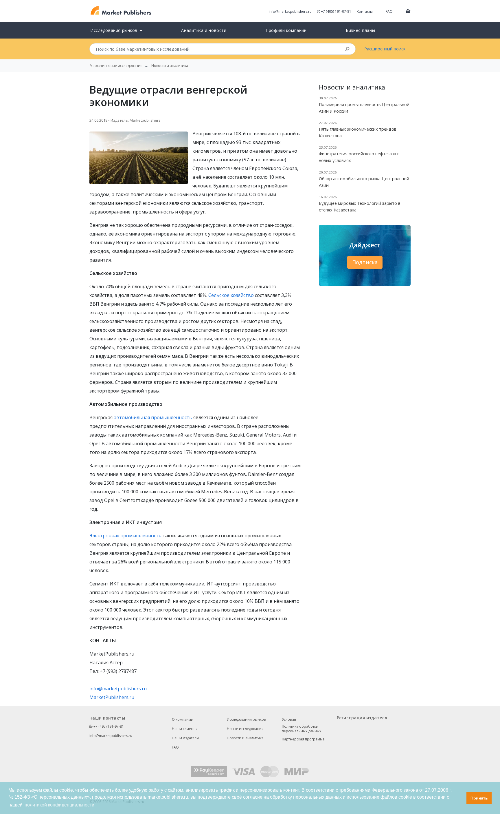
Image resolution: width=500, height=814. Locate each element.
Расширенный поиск (384, 49)
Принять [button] (479, 798)
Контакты (365, 11)
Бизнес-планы (360, 30)
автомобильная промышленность (153, 417)
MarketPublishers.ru (111, 697)
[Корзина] (408, 11)
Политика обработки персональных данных (301, 728)
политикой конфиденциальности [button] (59, 804)
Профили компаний (286, 30)
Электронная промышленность (125, 535)
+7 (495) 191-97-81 (336, 11)
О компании (182, 719)
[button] (460, 798)
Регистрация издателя (362, 717)
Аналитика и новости (203, 30)
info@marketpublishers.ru (290, 11)
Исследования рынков (246, 719)
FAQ (389, 11)
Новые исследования (245, 728)
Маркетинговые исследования (116, 65)
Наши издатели (185, 737)
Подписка (365, 262)
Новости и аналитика (245, 737)
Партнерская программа (303, 739)
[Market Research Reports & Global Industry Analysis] (121, 10)
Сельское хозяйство (231, 295)
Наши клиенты (184, 728)
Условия (289, 719)
